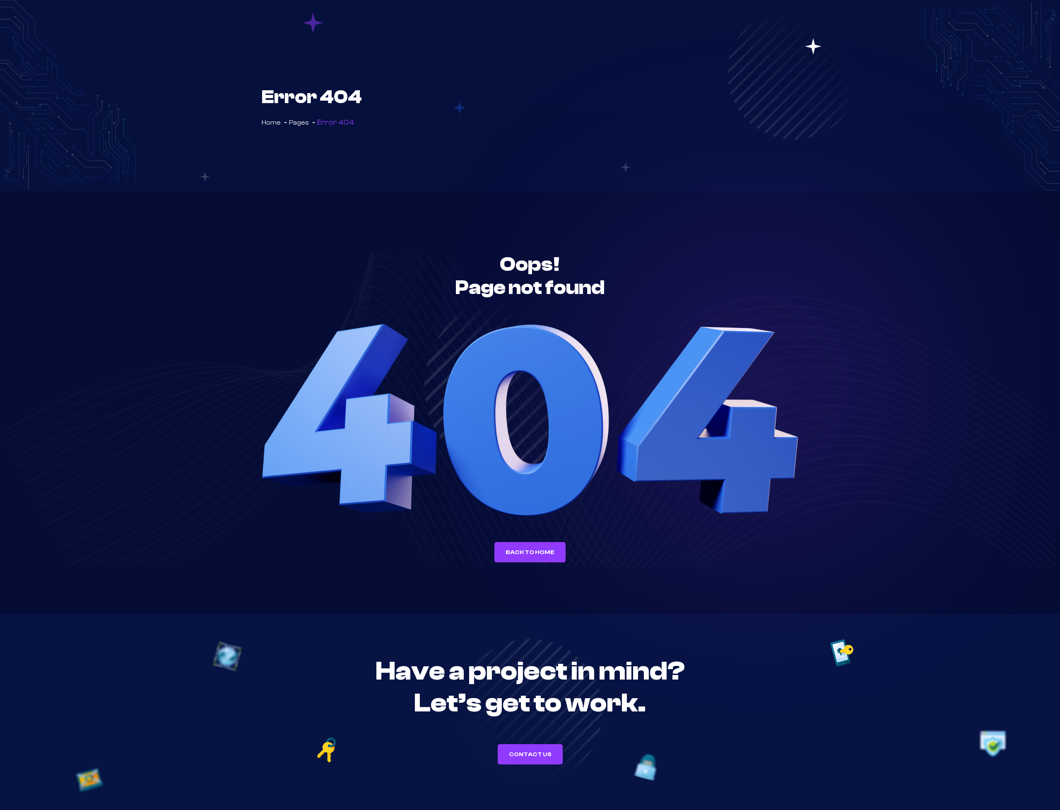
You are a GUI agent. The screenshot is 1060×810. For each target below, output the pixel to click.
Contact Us (530, 754)
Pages (299, 122)
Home (271, 122)
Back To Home (530, 552)
